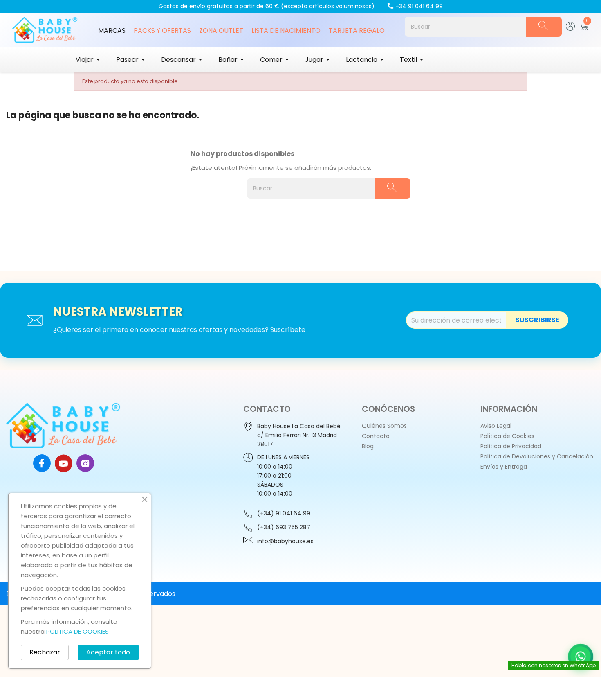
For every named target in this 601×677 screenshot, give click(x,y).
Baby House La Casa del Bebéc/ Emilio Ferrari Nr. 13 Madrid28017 (299, 435)
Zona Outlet (221, 30)
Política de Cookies (507, 436)
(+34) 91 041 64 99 (283, 513)
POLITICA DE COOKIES (77, 631)
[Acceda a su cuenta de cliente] (570, 28)
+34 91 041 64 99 (419, 6)
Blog (368, 446)
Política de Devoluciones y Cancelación (536, 456)
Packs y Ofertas (162, 30)
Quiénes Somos (384, 426)
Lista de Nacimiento (286, 30)
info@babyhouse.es (285, 541)
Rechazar (44, 652)
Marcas (112, 30)
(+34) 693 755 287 (283, 527)
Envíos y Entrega (503, 467)
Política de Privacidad (510, 446)
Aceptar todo (108, 652)
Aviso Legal (495, 426)
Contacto (376, 436)
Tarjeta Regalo (357, 30)
